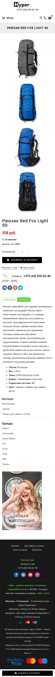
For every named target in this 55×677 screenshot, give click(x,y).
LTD (4, 443)
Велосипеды (8, 403)
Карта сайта (43, 593)
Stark (4, 454)
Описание (10, 300)
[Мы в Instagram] (37, 575)
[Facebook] (9, 287)
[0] (49, 18)
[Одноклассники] (15, 287)
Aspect (5, 428)
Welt (4, 459)
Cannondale (8, 433)
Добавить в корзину (23, 260)
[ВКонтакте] (4, 287)
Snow (5, 449)
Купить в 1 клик (10, 268)
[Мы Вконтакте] (23, 575)
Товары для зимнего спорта (16, 414)
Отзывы (24, 300)
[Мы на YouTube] (30, 575)
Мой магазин (27, 560)
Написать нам (27, 564)
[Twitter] (20, 287)
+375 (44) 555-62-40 (27, 9)
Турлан (5, 464)
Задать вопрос (28, 268)
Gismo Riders (8, 438)
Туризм (5, 409)
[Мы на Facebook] (16, 575)
